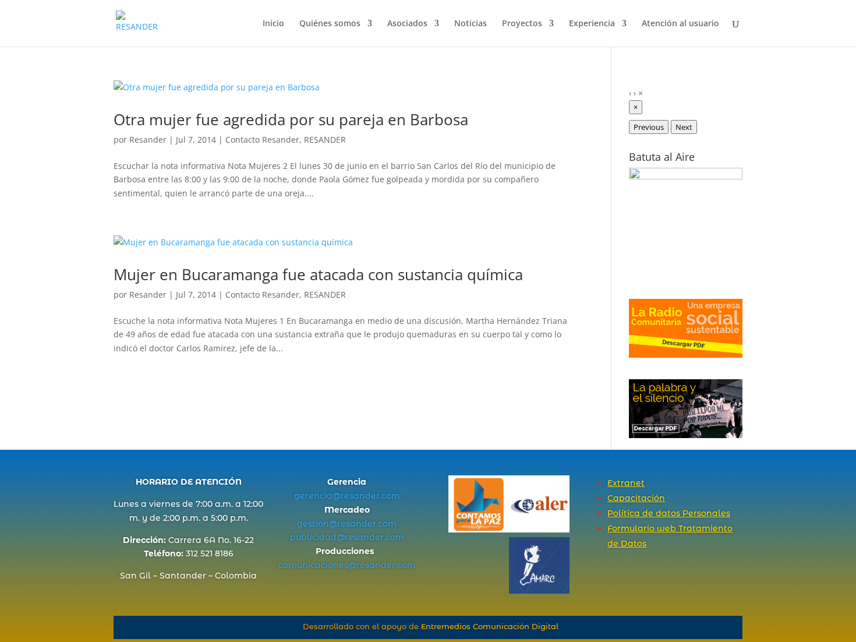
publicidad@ (317, 537)
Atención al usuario (680, 24)
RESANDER (325, 139)
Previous (649, 127)
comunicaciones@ (317, 565)
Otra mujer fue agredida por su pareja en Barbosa (291, 119)
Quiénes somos (329, 24)
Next (683, 127)
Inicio (273, 24)
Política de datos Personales (668, 513)
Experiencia (592, 24)
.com (390, 496)
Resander (148, 139)
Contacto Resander (262, 139)
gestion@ (317, 523)
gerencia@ (317, 496)
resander (360, 496)
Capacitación (636, 498)
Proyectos (522, 24)
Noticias (470, 24)
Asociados (407, 24)
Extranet (626, 483)
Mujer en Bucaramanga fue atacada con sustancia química (318, 274)
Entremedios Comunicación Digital (489, 626)
